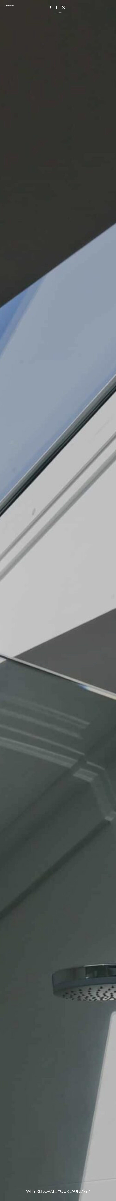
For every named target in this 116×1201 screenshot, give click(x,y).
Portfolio (9, 6)
